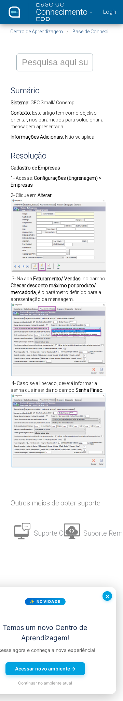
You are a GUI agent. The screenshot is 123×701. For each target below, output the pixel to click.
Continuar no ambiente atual (45, 683)
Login (109, 12)
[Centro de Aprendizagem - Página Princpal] (14, 12)
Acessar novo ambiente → (45, 668)
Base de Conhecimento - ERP (64, 12)
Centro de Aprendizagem (36, 31)
